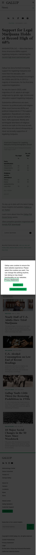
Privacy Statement (11, 280)
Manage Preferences (18, 289)
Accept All (18, 285)
